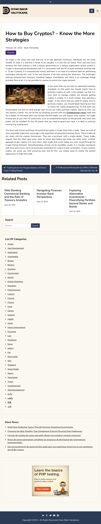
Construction (13, 273)
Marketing (12, 340)
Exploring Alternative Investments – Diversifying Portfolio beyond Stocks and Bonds (82, 198)
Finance (10, 52)
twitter (50, 515)
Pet (9, 352)
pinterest (58, 515)
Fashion (11, 294)
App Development (16, 248)
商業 (9, 402)
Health (11, 319)
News (10, 344)
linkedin (43, 515)
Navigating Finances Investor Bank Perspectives (49, 194)
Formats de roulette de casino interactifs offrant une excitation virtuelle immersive (44, 435)
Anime (10, 244)
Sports (10, 373)
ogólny (11, 348)
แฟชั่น (10, 398)
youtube (54, 515)
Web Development (16, 390)
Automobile (13, 256)
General (11, 315)
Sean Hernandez (31, 47)
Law (9, 335)
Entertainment (14, 290)
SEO (9, 360)
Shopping (12, 365)
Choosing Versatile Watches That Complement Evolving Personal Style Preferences (45, 431)
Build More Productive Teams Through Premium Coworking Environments (40, 427)
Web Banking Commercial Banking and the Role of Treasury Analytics (17, 195)
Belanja (11, 265)
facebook (47, 515)
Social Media (13, 369)
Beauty (11, 260)
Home (10, 323)
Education (12, 285)
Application (13, 252)
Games (11, 310)
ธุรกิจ (10, 394)
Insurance (12, 331)
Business (12, 269)
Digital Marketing (15, 281)
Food (10, 306)
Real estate (13, 356)
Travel (10, 381)
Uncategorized (14, 385)
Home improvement (16, 327)
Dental (11, 277)
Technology (13, 377)
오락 (9, 406)
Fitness (11, 302)
